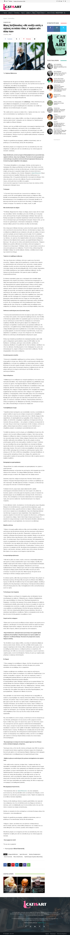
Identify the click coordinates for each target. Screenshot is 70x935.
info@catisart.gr (41, 922)
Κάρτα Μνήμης (57, 64)
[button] (61, 12)
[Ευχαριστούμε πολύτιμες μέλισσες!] (50, 103)
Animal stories (57, 101)
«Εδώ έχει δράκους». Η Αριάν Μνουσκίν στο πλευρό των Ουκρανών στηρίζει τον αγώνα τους (10, 890)
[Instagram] (59, 1)
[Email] (21, 865)
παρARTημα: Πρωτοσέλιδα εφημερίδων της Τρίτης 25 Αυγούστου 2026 (59, 110)
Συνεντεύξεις (11, 18)
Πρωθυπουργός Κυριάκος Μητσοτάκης (34, 856)
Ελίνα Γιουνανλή (8, 856)
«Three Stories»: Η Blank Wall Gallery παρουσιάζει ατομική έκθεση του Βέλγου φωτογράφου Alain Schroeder (60, 132)
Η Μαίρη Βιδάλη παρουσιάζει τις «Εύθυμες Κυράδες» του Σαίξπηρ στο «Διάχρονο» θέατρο (60, 118)
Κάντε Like (50, 26)
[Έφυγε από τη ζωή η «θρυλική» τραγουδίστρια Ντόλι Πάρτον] (50, 66)
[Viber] (24, 865)
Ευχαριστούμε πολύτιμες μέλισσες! (59, 104)
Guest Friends (10, 886)
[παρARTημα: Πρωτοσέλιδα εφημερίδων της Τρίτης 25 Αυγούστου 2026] (50, 110)
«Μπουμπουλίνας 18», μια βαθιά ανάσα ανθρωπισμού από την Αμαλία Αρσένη (59, 81)
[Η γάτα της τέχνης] (12, 7)
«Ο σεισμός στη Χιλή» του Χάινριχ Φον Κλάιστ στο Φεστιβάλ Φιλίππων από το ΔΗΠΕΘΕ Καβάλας (59, 125)
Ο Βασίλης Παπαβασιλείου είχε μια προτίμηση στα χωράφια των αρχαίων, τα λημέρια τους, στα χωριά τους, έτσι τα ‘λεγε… (38, 890)
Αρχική (5, 18)
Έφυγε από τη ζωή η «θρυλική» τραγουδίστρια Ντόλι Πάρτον (60, 67)
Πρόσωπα (24, 886)
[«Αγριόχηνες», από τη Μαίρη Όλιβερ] (50, 96)
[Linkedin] (61, 1)
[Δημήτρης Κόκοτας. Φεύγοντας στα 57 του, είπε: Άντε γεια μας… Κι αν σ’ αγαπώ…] (50, 73)
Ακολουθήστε (57, 26)
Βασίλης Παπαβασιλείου (34, 854)
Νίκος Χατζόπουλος (18, 856)
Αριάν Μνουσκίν (36, 173)
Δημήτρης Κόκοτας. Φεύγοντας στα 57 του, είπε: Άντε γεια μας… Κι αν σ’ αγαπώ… (60, 74)
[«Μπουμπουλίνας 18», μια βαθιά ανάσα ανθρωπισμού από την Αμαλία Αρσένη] (50, 80)
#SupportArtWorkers (13, 854)
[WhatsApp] (28, 865)
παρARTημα (57, 108)
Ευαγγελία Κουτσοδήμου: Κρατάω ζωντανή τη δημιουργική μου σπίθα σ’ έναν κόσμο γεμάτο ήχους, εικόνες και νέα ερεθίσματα (60, 89)
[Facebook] (57, 1)
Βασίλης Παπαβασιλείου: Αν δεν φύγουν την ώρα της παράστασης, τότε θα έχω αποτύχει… (24, 890)
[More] (34, 39)
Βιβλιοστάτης (57, 94)
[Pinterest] (63, 1)
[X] (65, 1)
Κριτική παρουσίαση (58, 78)
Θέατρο (56, 114)
